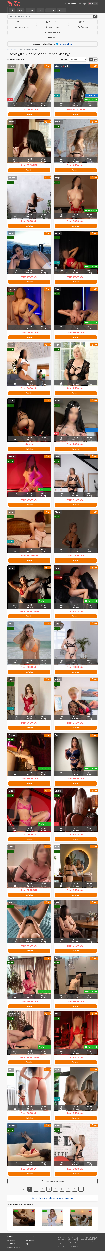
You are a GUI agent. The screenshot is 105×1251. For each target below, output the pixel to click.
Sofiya (12, 177)
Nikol (11, 456)
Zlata (11, 122)
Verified (51, 10)
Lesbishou (14, 1014)
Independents (53, 27)
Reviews (84, 27)
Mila (57, 846)
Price (85, 22)
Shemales (11, 1244)
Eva (56, 735)
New (20, 10)
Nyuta (11, 66)
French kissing (23, 27)
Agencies (11, 1240)
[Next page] (81, 1189)
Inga (57, 345)
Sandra (12, 958)
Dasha (12, 735)
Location (23, 22)
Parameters (54, 22)
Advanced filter (54, 32)
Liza (11, 400)
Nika (57, 456)
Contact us (29, 1236)
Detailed (29, 114)
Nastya (12, 289)
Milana (58, 400)
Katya (57, 177)
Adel (57, 1069)
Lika (11, 791)
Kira (57, 568)
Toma (57, 679)
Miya (57, 289)
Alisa (11, 679)
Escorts (10, 1236)
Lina (11, 345)
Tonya (58, 122)
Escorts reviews (13, 1247)
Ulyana (58, 791)
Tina (11, 233)
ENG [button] (93, 4)
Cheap (30, 10)
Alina (57, 512)
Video (61, 10)
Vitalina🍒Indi (61, 66)
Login (84, 4)
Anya (57, 233)
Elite (40, 10)
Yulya (57, 1125)
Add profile (71, 4)
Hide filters (52, 38)
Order (64, 59)
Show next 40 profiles (54, 1181)
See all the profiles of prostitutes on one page (52, 1198)
